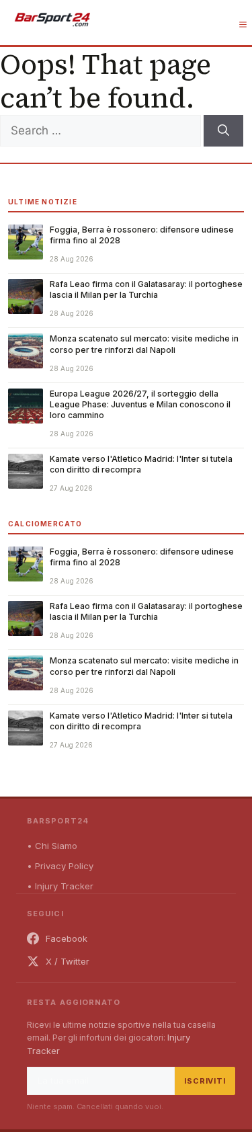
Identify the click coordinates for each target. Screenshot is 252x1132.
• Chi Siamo (52, 845)
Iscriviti (205, 1081)
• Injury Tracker (60, 886)
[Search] (223, 131)
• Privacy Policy (60, 865)
